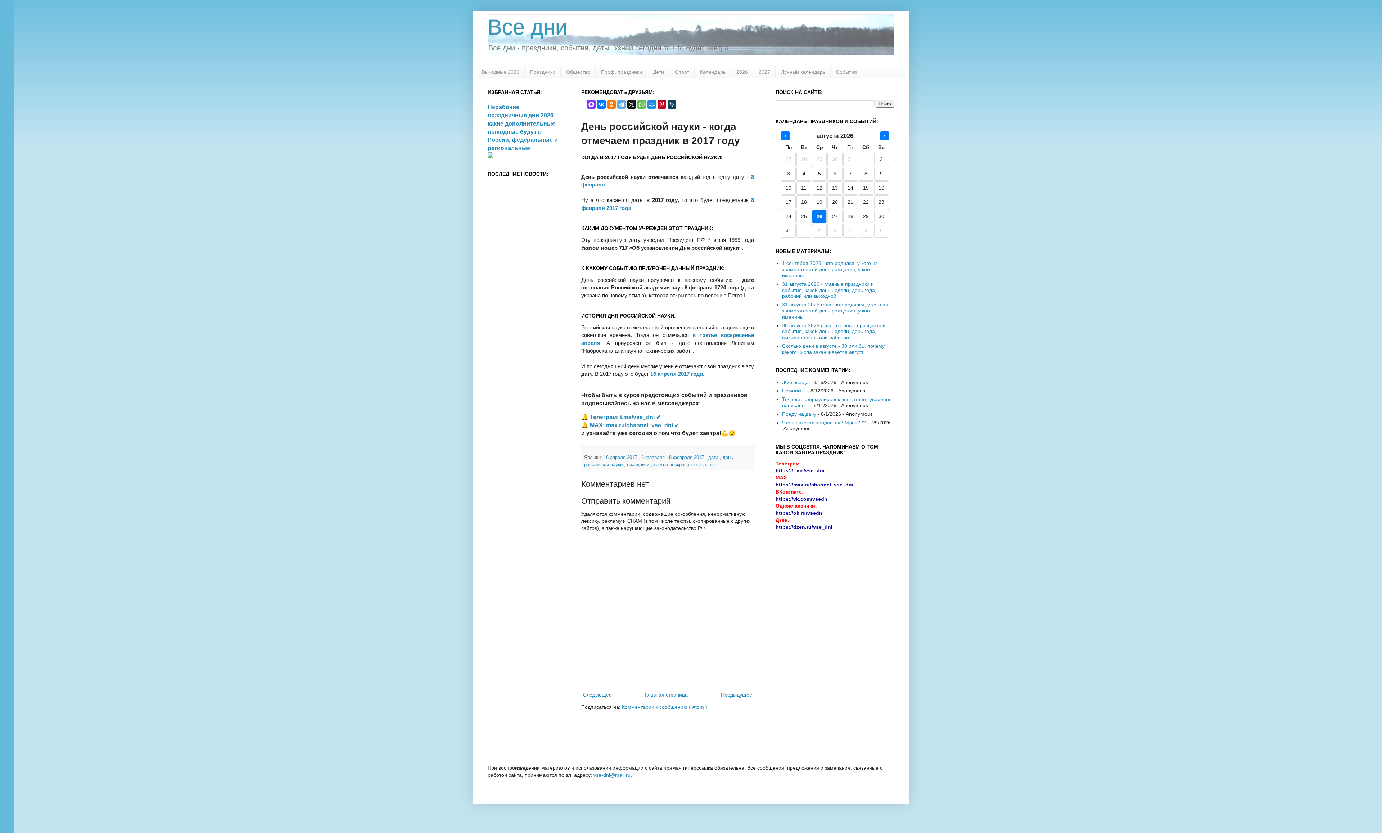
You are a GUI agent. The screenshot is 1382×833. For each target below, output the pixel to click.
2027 (764, 72)
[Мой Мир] (651, 104)
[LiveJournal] (672, 104)
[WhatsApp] (641, 104)
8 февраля (653, 457)
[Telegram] (621, 104)
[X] (631, 104)
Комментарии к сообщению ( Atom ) (664, 707)
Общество (578, 72)
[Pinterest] (662, 104)
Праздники (542, 72)
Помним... (794, 390)
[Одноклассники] (611, 104)
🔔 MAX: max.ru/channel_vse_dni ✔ (630, 425)
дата (714, 457)
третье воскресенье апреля (684, 464)
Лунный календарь (803, 72)
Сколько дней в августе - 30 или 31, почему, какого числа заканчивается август (834, 349)
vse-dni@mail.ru (612, 775)
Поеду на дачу (799, 414)
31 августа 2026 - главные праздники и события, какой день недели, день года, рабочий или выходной (829, 290)
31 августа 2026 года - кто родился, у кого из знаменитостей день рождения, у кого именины (835, 311)
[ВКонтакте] (601, 104)
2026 (742, 72)
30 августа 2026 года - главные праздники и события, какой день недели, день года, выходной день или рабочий (834, 332)
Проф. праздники (621, 72)
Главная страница (666, 695)
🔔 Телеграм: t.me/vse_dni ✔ (621, 417)
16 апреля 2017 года (676, 374)
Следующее (597, 695)
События (846, 72)
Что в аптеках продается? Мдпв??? (824, 422)
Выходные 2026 (500, 72)
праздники (639, 464)
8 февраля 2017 (687, 457)
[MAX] (591, 104)
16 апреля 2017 (621, 457)
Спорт (682, 72)
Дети (658, 72)
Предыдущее (736, 695)
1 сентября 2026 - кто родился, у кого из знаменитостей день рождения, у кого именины (829, 269)
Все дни (528, 27)
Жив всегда (795, 382)
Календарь (713, 72)
